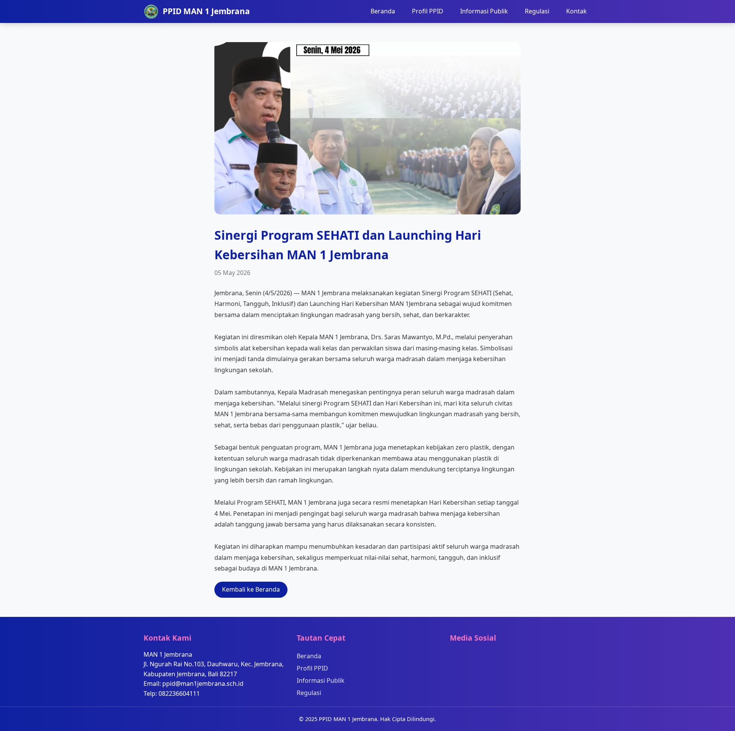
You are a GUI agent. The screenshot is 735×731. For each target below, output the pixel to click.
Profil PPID (427, 11)
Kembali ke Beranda (251, 589)
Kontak (576, 11)
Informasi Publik (484, 11)
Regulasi (537, 11)
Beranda (383, 11)
